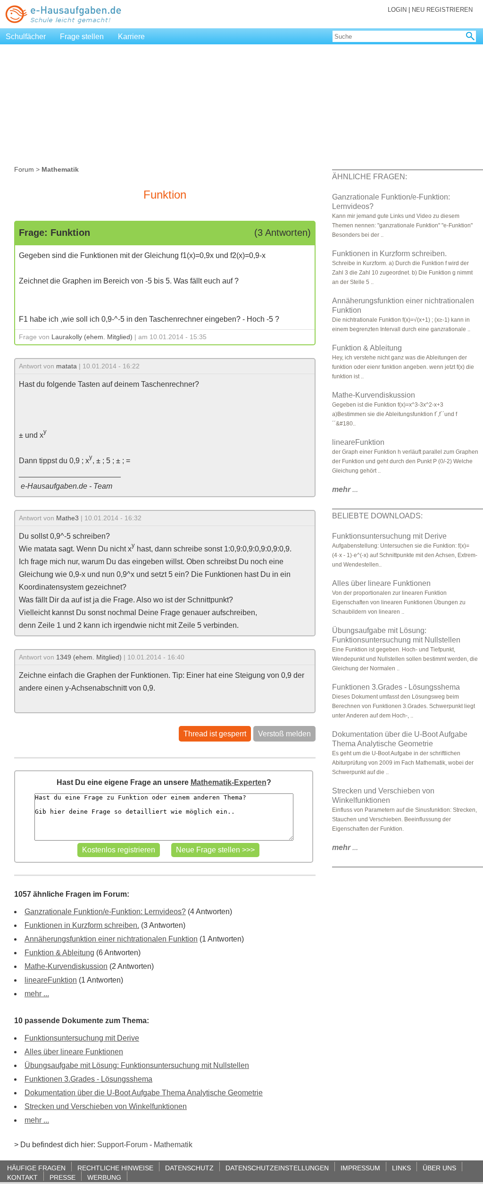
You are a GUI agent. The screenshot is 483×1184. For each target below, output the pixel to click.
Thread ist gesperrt (214, 734)
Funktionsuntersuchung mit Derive (82, 1038)
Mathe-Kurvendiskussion (66, 966)
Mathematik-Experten (228, 782)
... (345, 489)
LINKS (401, 1167)
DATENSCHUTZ (189, 1167)
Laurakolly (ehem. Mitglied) (92, 337)
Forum (24, 169)
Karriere (131, 37)
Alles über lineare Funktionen (74, 1052)
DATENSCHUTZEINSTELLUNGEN (277, 1167)
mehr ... (37, 994)
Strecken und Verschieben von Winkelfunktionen (106, 1106)
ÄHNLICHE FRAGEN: (369, 177)
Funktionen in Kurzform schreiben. (82, 925)
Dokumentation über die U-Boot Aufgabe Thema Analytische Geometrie (144, 1093)
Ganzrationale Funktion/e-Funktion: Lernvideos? (105, 912)
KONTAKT (22, 1177)
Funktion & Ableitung (59, 953)
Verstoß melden (284, 734)
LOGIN (397, 9)
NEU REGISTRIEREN (442, 9)
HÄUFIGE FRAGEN (36, 1167)
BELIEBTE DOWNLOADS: (377, 516)
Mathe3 (67, 518)
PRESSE (62, 1177)
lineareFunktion (51, 980)
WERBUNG (104, 1177)
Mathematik (173, 1145)
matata (66, 366)
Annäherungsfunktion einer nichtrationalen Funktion (111, 939)
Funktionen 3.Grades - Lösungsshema (88, 1079)
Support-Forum (122, 1145)
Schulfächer (26, 37)
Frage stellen (82, 37)
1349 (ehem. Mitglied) (89, 657)
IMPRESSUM (360, 1167)
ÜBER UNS (439, 1167)
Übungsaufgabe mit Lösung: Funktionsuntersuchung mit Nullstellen (137, 1065)
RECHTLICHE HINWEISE (115, 1167)
